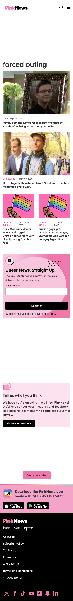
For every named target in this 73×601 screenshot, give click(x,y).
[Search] (61, 8)
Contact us (10, 550)
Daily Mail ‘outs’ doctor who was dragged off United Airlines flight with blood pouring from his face (18, 235)
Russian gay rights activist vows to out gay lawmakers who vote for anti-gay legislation (54, 234)
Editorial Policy (13, 543)
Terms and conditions (18, 571)
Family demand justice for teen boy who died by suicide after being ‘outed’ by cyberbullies (33, 124)
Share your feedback (19, 423)
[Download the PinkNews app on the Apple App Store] (13, 505)
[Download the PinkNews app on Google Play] (38, 505)
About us (9, 536)
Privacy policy (13, 577)
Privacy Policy (48, 313)
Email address (18, 285)
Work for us (11, 564)
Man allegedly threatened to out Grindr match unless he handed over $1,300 (36, 185)
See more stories (36, 475)
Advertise (9, 557)
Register (36, 305)
